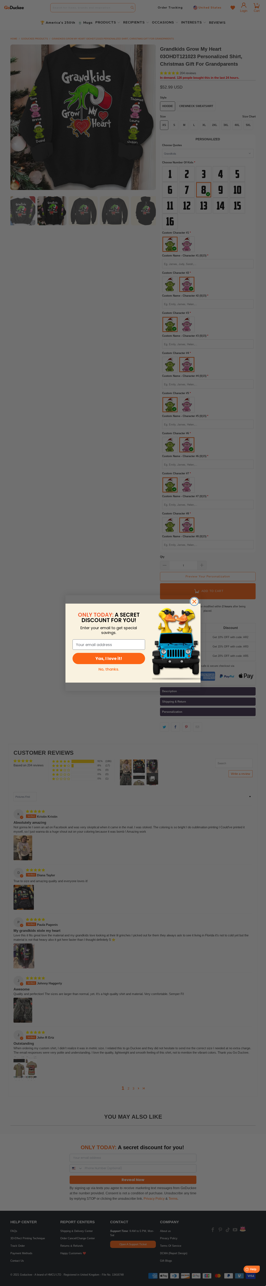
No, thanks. (109, 669)
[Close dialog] (194, 601)
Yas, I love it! (108, 658)
